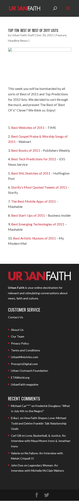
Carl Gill (16, 435)
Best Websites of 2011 (27, 127)
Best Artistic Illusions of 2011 (34, 238)
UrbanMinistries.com (24, 357)
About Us (17, 329)
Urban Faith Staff (23, 35)
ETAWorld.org (20, 377)
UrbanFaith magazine (24, 384)
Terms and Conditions (25, 350)
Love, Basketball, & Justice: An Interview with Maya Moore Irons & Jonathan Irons (40, 441)
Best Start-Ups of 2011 (28, 215)
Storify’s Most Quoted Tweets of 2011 (39, 187)
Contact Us (15, 317)
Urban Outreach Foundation (29, 370)
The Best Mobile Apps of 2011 (33, 201)
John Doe (17, 465)
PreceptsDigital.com (24, 364)
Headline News (18, 40)
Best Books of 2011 (25, 150)
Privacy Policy (20, 343)
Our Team (17, 336)
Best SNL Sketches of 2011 (30, 173)
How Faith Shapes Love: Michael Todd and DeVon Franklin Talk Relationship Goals (39, 423)
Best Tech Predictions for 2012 (34, 159)
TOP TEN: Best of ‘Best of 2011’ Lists (33, 30)
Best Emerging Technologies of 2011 (37, 224)
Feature (61, 35)
